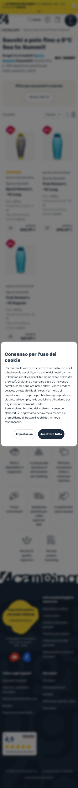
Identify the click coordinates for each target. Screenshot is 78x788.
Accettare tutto (51, 434)
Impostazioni (24, 434)
